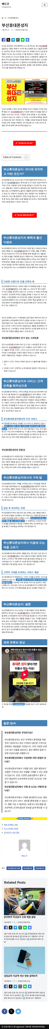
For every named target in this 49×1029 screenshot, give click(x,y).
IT (5, 18)
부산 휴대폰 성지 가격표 (14, 868)
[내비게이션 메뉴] (44, 5)
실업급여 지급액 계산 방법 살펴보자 (20, 975)
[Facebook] (4, 1011)
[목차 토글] (25, 157)
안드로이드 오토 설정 (11, 832)
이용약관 (28, 1026)
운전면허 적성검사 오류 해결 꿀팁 (19, 917)
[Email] (18, 1011)
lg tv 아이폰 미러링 (11, 828)
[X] (11, 1011)
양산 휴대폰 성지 (27, 868)
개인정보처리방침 (38, 1026)
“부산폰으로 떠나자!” (26, 143)
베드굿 (7, 30)
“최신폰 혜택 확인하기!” (26, 215)
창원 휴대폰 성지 (40, 868)
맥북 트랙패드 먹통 (11, 824)
